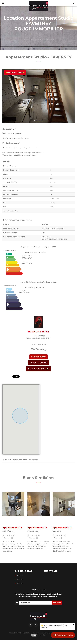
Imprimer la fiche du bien (38, 369)
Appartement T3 (12, 527)
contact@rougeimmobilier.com (39, 338)
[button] (63, 635)
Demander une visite (38, 363)
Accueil (26, 39)
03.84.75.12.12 (40, 335)
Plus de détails (13, 504)
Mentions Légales (36, 633)
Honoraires (47, 633)
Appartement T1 (37, 527)
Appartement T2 (62, 527)
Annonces (34, 39)
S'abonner (57, 602)
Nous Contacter (38, 357)
